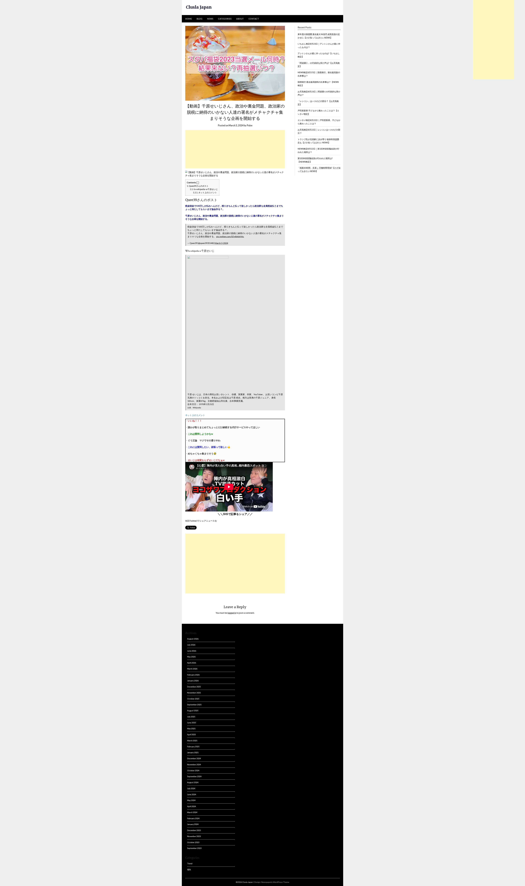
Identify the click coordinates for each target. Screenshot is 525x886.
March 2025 (192, 740)
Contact (254, 19)
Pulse (249, 125)
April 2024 (191, 806)
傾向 (189, 869)
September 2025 (194, 704)
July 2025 (191, 716)
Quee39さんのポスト (197, 186)
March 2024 (192, 812)
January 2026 (193, 680)
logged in (232, 612)
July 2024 (191, 788)
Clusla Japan (199, 7)
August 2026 (192, 639)
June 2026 (191, 651)
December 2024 (194, 758)
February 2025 (193, 746)
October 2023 (193, 842)
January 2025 (193, 752)
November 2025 (194, 692)
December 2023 (194, 830)
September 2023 (194, 848)
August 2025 (192, 710)
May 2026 (191, 657)
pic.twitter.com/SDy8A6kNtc (230, 236)
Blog (199, 19)
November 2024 (194, 764)
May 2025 (191, 728)
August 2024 (192, 782)
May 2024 (191, 800)
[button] (197, 183)
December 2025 (194, 686)
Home (188, 19)
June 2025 (191, 722)
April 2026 (191, 663)
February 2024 (193, 818)
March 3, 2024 (221, 243)
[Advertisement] (235, 149)
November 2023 (194, 836)
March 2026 (192, 669)
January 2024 (193, 824)
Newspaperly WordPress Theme (275, 882)
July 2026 (191, 645)
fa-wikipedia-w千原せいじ (204, 189)
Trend (189, 863)
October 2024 (193, 770)
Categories (224, 19)
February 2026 (193, 675)
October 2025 (193, 699)
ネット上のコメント (205, 192)
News (210, 19)
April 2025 (191, 734)
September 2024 (194, 776)
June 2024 (191, 794)
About (240, 19)
